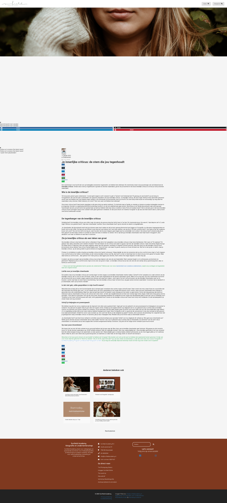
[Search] (153, 444)
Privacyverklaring (106, 497)
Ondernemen (67, 157)
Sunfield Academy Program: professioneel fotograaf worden (81, 340)
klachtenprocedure (135, 497)
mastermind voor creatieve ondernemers (128, 266)
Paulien (64, 154)
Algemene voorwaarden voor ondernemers (129, 495)
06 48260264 (104, 453)
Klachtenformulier (121, 497)
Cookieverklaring (106, 498)
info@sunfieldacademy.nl (108, 456)
